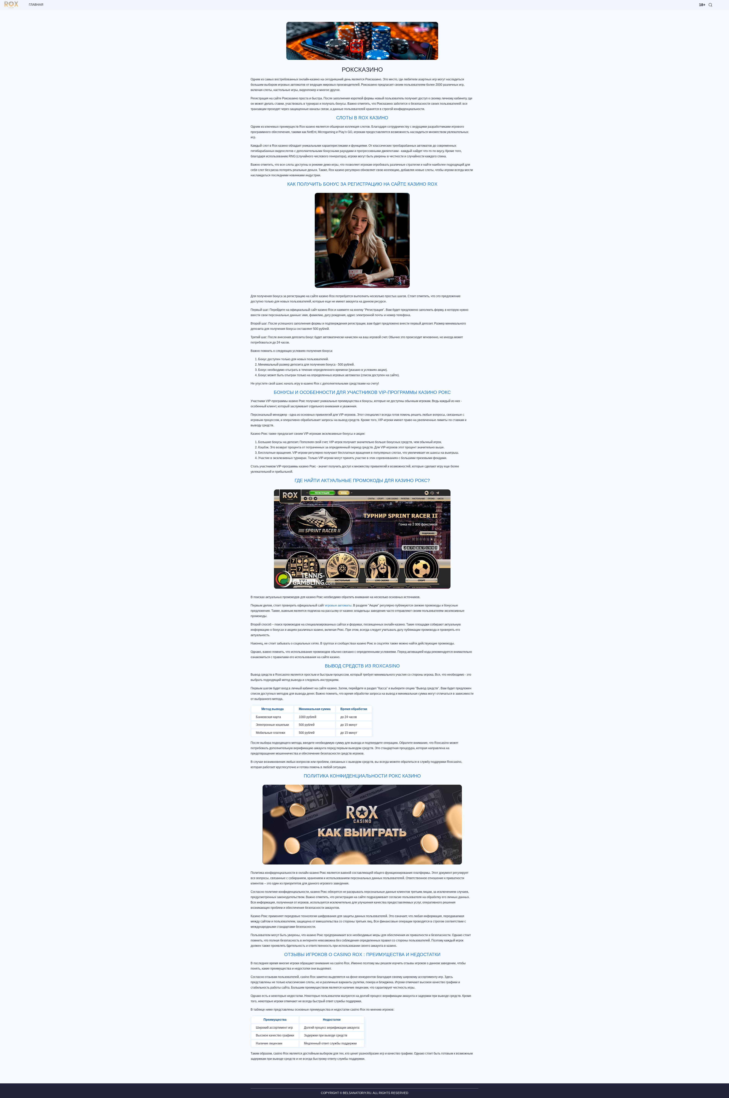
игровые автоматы (338, 605)
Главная (36, 4)
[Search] (710, 5)
